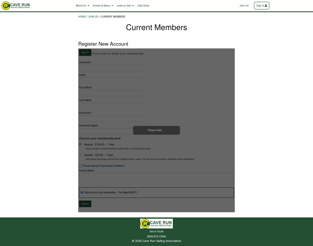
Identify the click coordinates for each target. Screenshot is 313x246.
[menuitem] (81, 6)
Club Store (143, 5)
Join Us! (244, 5)
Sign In (260, 5)
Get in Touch (157, 231)
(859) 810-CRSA (156, 236)
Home (82, 16)
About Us (81, 5)
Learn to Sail (124, 5)
